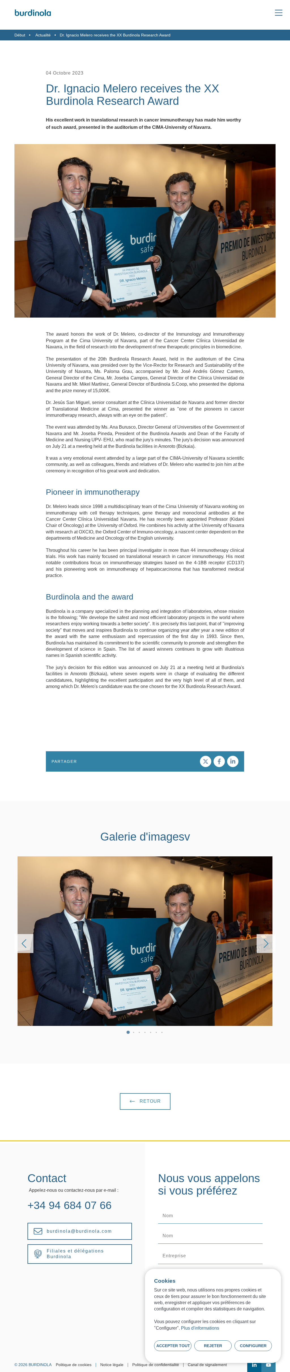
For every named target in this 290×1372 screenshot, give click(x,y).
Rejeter (213, 1345)
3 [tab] (139, 1033)
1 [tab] (128, 1033)
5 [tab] (150, 1033)
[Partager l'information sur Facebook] (219, 761)
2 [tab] (134, 1033)
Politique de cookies (73, 1365)
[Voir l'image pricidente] (23, 943)
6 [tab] (156, 1033)
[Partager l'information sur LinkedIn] (232, 761)
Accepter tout (173, 1345)
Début (19, 35)
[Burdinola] (32, 12)
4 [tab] (145, 1033)
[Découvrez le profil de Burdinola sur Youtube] (268, 1365)
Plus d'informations (200, 1328)
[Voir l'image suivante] (266, 943)
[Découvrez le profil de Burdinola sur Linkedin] (254, 1365)
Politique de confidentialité (155, 1365)
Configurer (253, 1345)
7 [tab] (162, 1033)
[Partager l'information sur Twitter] (205, 761)
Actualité (43, 35)
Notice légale (111, 1365)
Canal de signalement (207, 1365)
